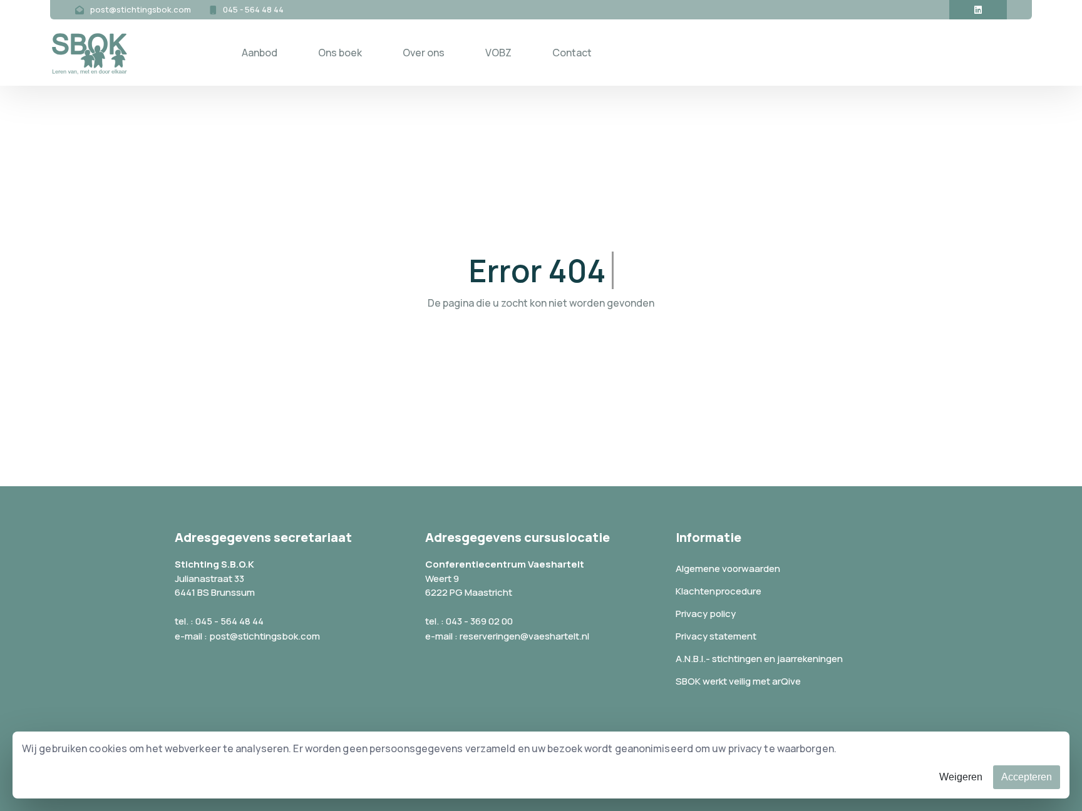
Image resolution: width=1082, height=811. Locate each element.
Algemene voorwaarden (728, 568)
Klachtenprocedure (718, 591)
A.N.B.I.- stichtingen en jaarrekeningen (759, 658)
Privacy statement (716, 636)
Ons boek (340, 52)
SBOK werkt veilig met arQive (738, 681)
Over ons (424, 52)
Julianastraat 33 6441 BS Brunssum (215, 585)
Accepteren (1026, 777)
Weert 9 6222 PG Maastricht (468, 585)
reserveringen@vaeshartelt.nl (524, 636)
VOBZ (498, 52)
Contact (572, 52)
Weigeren (960, 777)
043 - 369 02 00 (479, 621)
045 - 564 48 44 (253, 9)
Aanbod (259, 52)
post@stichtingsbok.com (140, 9)
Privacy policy (706, 613)
